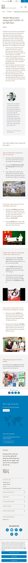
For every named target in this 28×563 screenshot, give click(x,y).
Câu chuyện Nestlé (14, 492)
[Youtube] (11, 529)
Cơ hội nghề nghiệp (14, 501)
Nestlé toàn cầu (6, 482)
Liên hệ (24, 1)
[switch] (10, 1)
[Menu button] (25, 7)
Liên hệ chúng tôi (8, 441)
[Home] (9, 7)
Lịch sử (4, 486)
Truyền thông (14, 506)
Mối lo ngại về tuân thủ (10, 404)
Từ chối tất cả (14, 556)
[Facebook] (7, 529)
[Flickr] (16, 529)
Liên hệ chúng (9, 434)
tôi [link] (14, 434)
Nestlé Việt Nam (6, 484)
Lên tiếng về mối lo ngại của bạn (11, 407)
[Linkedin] (16, 534)
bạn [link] (10, 438)
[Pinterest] (11, 534)
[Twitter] (20, 529)
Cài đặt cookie (14, 560)
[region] (14, 551)
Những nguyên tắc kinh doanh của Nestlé (12, 488)
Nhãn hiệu (14, 497)
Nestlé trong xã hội (14, 511)
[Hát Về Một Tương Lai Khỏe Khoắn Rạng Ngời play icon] (14, 294)
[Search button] (22, 7)
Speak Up (6, 410)
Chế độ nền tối (4, 1)
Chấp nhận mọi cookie (14, 552)
